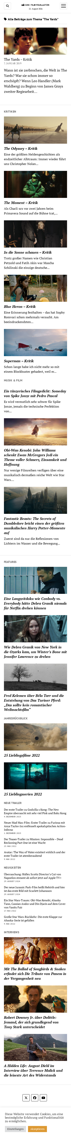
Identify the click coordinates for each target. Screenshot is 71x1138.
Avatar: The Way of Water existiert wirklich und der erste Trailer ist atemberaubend (34, 854)
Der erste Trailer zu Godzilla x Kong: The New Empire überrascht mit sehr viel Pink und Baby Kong (35, 811)
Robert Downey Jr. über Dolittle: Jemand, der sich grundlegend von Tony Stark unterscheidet (31, 1022)
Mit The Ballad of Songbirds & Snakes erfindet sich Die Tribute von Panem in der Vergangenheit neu (35, 974)
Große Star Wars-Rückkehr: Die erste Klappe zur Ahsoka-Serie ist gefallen (33, 918)
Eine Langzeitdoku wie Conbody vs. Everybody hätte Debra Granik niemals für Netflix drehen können (35, 603)
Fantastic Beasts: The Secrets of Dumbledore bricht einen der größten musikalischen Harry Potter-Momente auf (34, 525)
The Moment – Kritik (21, 202)
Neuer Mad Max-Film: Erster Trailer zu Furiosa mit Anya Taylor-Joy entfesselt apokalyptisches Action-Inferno (35, 826)
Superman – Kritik (19, 361)
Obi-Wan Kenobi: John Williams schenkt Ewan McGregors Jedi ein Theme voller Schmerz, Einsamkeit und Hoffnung (35, 457)
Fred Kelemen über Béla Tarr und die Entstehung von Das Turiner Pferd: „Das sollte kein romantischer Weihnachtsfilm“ (34, 702)
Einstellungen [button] (15, 1129)
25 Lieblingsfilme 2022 (22, 755)
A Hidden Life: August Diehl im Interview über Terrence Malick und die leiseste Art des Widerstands (33, 1070)
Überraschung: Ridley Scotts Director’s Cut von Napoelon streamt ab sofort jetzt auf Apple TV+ (32, 876)
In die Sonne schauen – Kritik (28, 252)
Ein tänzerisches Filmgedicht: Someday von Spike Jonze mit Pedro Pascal (35, 393)
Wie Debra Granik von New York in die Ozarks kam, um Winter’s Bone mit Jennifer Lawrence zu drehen (35, 652)
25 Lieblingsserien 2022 (23, 794)
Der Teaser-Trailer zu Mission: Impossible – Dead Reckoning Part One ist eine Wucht (33, 841)
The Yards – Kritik (18, 59)
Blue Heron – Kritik (20, 306)
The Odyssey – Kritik (20, 148)
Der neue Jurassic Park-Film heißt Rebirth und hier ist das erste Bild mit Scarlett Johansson (34, 889)
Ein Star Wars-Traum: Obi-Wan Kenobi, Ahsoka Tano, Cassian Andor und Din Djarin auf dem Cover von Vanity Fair (34, 904)
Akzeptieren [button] (37, 1129)
